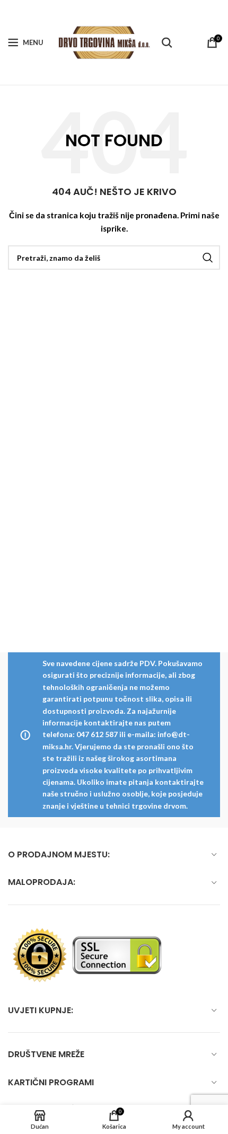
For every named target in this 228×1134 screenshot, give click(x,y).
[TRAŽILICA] (208, 257)
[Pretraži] (167, 42)
